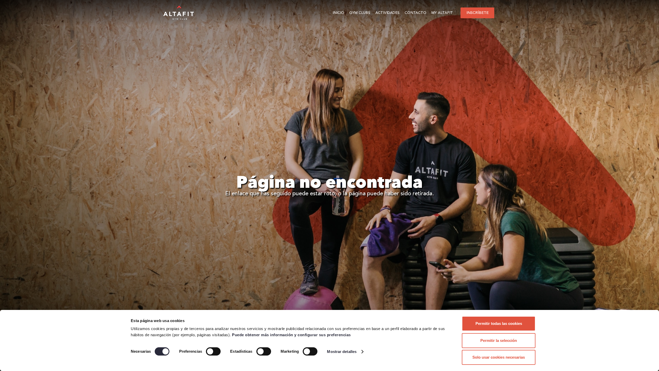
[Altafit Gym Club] (179, 13)
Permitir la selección (498, 340)
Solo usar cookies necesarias (498, 357)
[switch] (213, 351)
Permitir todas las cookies (498, 323)
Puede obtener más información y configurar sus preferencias (291, 335)
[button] (372, 13)
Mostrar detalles (342, 351)
